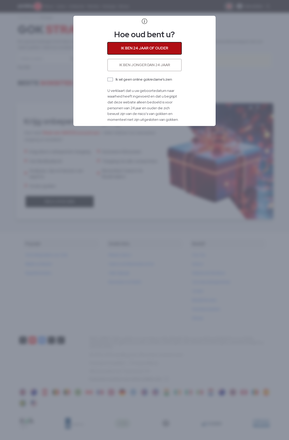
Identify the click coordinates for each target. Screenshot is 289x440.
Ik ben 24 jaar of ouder (144, 48)
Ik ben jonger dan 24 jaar (144, 65)
